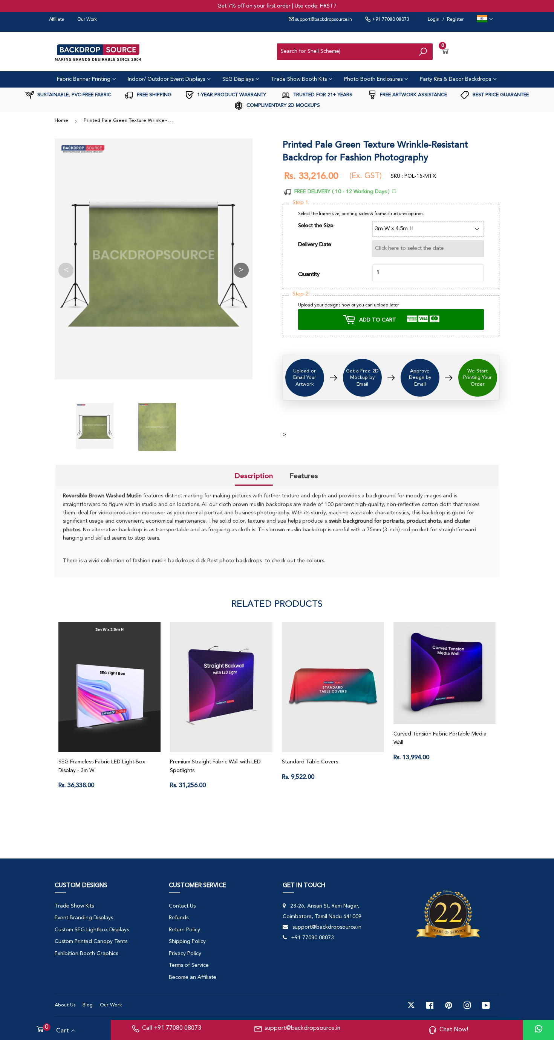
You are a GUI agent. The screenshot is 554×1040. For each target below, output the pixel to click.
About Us (65, 1005)
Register (455, 19)
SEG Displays (238, 79)
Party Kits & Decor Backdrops (456, 79)
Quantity (309, 274)
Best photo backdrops (234, 560)
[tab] (253, 476)
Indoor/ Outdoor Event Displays (167, 79)
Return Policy (184, 929)
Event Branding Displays (84, 917)
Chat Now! (453, 1030)
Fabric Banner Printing (84, 79)
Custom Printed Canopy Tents (91, 941)
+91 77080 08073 (390, 19)
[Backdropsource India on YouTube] (486, 1005)
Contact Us (182, 906)
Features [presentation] (303, 476)
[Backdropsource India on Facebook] (430, 1005)
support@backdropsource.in (323, 19)
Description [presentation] (254, 476)
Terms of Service (189, 965)
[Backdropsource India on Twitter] (411, 1005)
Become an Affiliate (192, 977)
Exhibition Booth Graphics (86, 953)
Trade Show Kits (74, 906)
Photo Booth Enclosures (374, 79)
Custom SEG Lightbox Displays (92, 929)
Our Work (87, 19)
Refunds (178, 917)
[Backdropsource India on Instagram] (467, 1005)
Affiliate (56, 19)
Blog (88, 1005)
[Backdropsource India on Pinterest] (449, 1005)
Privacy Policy (185, 953)
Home (61, 120)
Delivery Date (314, 245)
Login (433, 19)
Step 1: (300, 203)
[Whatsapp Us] (538, 1030)
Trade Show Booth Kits (299, 79)
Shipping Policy (187, 941)
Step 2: (300, 294)
